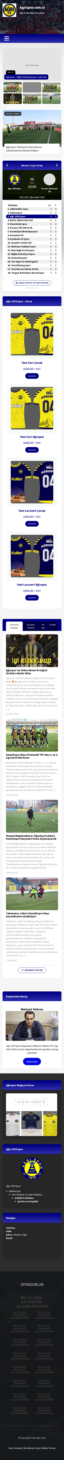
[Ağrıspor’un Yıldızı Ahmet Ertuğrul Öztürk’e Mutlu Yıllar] (12, 98)
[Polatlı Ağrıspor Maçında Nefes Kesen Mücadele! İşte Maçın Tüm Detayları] (12, 87)
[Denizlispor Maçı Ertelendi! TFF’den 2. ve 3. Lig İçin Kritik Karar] (32, 98)
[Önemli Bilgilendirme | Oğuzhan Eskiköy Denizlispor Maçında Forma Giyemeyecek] (51, 98)
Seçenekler (32, 376)
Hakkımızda (14, 1191)
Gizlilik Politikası (24, 1198)
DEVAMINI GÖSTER (34, 970)
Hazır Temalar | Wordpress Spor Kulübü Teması (32, 1448)
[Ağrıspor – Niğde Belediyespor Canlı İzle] (32, 87)
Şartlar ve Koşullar (28, 1201)
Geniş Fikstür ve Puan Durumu (33, 282)
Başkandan (32, 1061)
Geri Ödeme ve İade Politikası (27, 1194)
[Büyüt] (38, 1161)
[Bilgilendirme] (51, 87)
